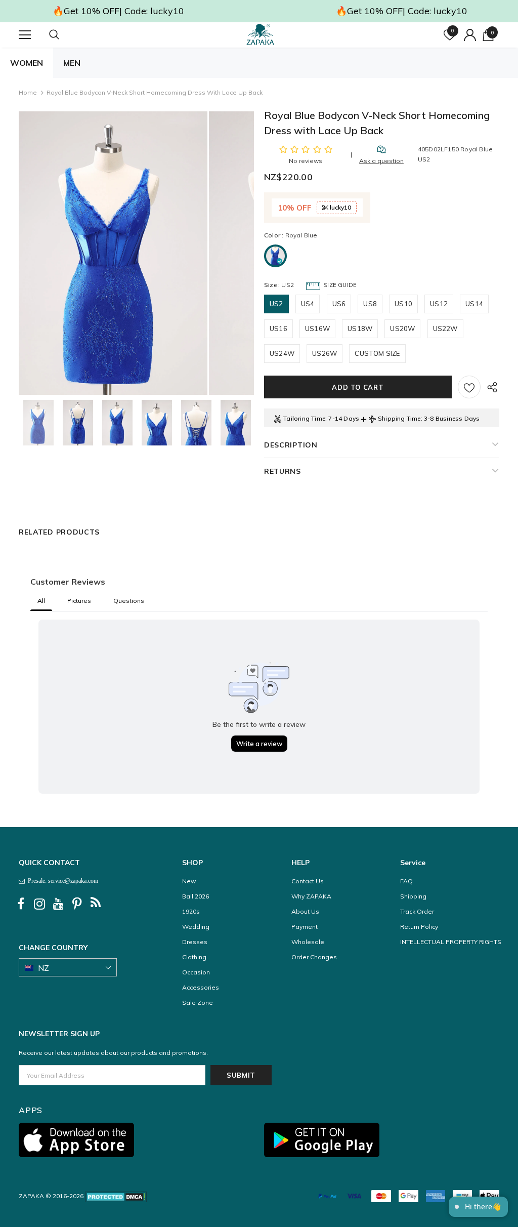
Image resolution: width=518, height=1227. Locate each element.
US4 (308, 304)
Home (28, 92)
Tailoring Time (304, 418)
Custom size (377, 353)
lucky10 (339, 207)
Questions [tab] (128, 600)
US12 (439, 304)
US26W (324, 353)
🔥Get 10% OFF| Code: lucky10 (118, 11)
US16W (317, 328)
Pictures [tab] (79, 600)
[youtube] (58, 904)
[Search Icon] (64, 35)
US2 (276, 304)
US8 (370, 304)
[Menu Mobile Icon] (25, 35)
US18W (360, 328)
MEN (71, 63)
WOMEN (26, 63)
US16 (278, 328)
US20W (402, 328)
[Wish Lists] (469, 387)
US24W (282, 353)
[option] (113, 253)
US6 (339, 304)
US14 (474, 304)
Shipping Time (399, 418)
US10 (403, 304)
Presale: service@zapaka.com (61, 881)
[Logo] (260, 34)
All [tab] (41, 600)
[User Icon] (470, 35)
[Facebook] (21, 904)
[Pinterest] (77, 904)
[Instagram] (39, 904)
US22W (445, 328)
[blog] (96, 904)
